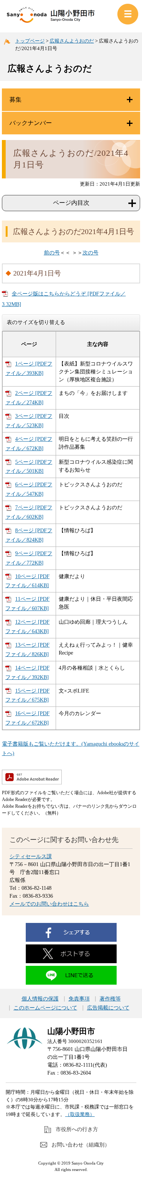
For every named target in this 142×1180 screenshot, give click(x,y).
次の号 (90, 253)
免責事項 (79, 999)
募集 (15, 99)
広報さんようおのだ (72, 41)
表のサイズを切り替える (36, 322)
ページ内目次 (71, 202)
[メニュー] (127, 14)
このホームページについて (45, 1008)
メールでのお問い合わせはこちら (49, 904)
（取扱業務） (80, 1114)
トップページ (30, 41)
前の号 (52, 253)
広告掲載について (108, 1008)
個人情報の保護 (40, 999)
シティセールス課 (30, 856)
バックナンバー (30, 123)
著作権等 (110, 999)
